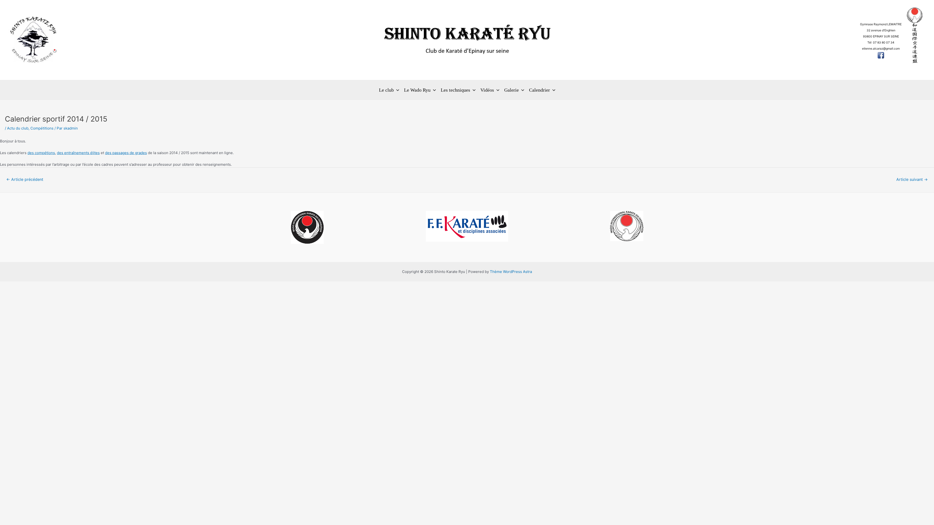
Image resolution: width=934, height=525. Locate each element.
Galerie (511, 90)
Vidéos (487, 90)
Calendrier (539, 90)
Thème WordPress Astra (511, 271)
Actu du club (17, 128)
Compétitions (42, 128)
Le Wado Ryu (417, 90)
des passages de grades (126, 152)
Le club (386, 90)
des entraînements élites (78, 152)
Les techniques (455, 90)
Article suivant (912, 179)
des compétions (41, 152)
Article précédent (24, 179)
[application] (396, 90)
